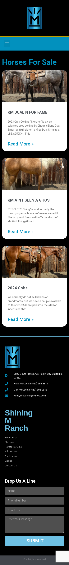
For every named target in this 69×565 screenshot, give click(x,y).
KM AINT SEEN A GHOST (30, 200)
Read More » (21, 144)
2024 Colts (18, 288)
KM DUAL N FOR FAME (28, 112)
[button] (7, 43)
